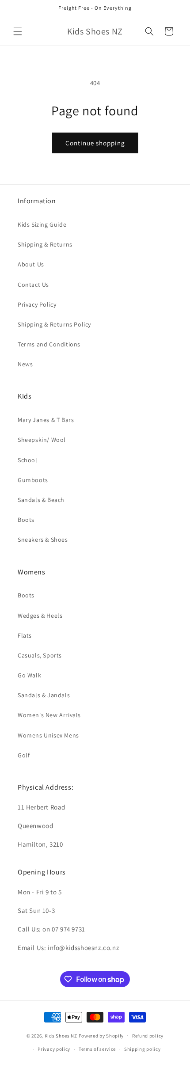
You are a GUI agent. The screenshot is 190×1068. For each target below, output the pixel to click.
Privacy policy (54, 1049)
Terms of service (97, 1049)
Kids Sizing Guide (42, 224)
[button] (17, 31)
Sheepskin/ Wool (42, 440)
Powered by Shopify (101, 1035)
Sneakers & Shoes (43, 540)
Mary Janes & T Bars (46, 420)
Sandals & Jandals (44, 695)
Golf (24, 755)
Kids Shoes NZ (61, 1035)
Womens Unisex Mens (48, 735)
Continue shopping (95, 143)
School (28, 460)
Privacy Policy (37, 304)
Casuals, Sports (40, 655)
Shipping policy (142, 1049)
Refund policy (147, 1036)
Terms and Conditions (49, 344)
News (25, 364)
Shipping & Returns (45, 244)
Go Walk (29, 675)
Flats (25, 635)
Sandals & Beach (41, 500)
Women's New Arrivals (49, 715)
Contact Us (33, 285)
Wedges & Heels (40, 616)
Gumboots (33, 480)
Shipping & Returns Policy (54, 324)
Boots (26, 520)
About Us (31, 264)
